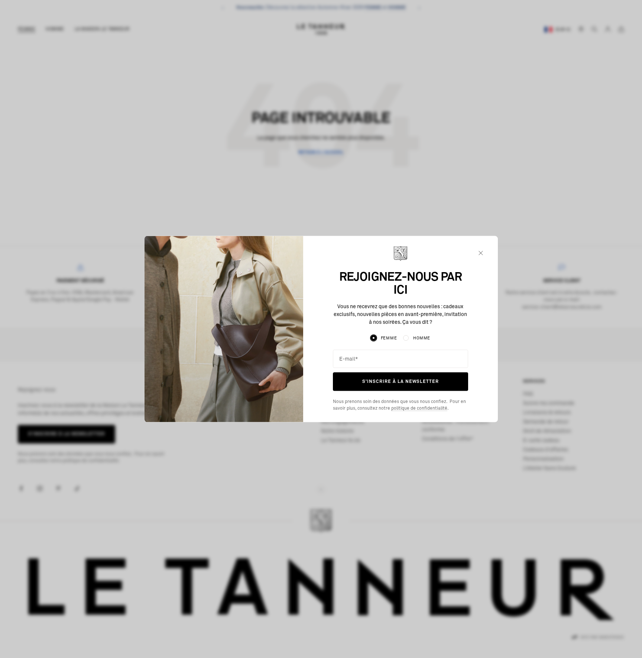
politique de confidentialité (419, 408)
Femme (389, 338)
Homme (421, 338)
